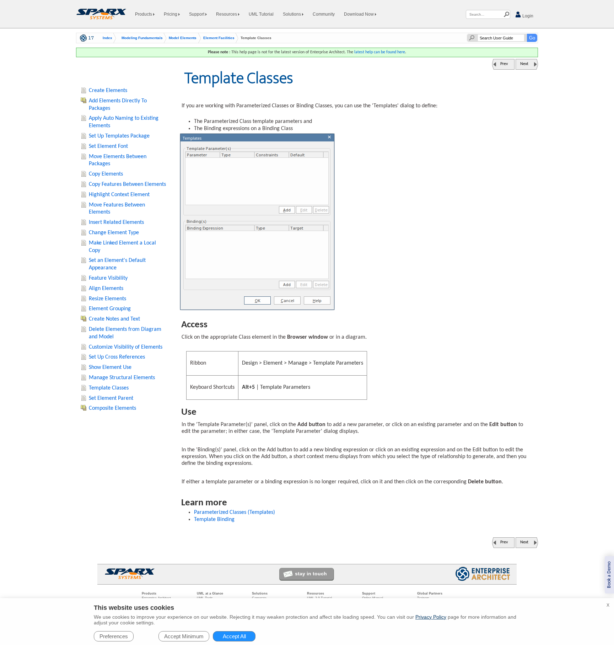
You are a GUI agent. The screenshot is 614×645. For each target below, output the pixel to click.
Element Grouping (110, 309)
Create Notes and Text (114, 319)
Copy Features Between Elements (127, 184)
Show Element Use (110, 367)
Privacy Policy (430, 617)
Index (107, 38)
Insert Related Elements (116, 222)
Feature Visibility (108, 278)
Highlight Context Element (119, 195)
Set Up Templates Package (119, 136)
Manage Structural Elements (122, 378)
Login (527, 16)
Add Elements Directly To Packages (118, 104)
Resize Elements (107, 299)
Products (144, 14)
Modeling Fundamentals (142, 38)
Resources (227, 14)
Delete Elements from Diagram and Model (125, 333)
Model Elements (182, 38)
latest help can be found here (379, 52)
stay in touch (311, 573)
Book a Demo (609, 574)
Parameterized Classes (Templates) (234, 512)
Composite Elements (112, 408)
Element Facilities (219, 38)
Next (524, 64)
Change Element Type (114, 233)
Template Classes (109, 388)
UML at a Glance (210, 593)
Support (197, 14)
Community (324, 14)
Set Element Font (108, 146)
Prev (504, 64)
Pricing (171, 14)
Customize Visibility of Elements (125, 347)
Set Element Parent (111, 398)
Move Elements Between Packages (117, 160)
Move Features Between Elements (117, 208)
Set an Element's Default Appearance (117, 264)
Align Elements (106, 288)
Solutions (292, 14)
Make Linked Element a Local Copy (122, 246)
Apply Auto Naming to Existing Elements (123, 122)
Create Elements (108, 90)
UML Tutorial (261, 14)
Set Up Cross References (117, 357)
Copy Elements (106, 174)
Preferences (113, 636)
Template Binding (214, 519)
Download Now (359, 14)
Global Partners (429, 593)
